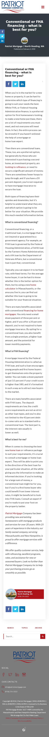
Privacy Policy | (37, 718)
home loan (15, 450)
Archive (38, 628)
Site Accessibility (24, 721)
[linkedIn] (17, 675)
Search (10, 628)
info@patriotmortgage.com (15, 687)
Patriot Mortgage (13, 513)
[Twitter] (10, 675)
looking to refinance (15, 167)
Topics (24, 628)
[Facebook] (3, 675)
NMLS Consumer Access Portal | (18, 718)
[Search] (42, 636)
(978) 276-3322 (23, 596)
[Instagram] (24, 675)
